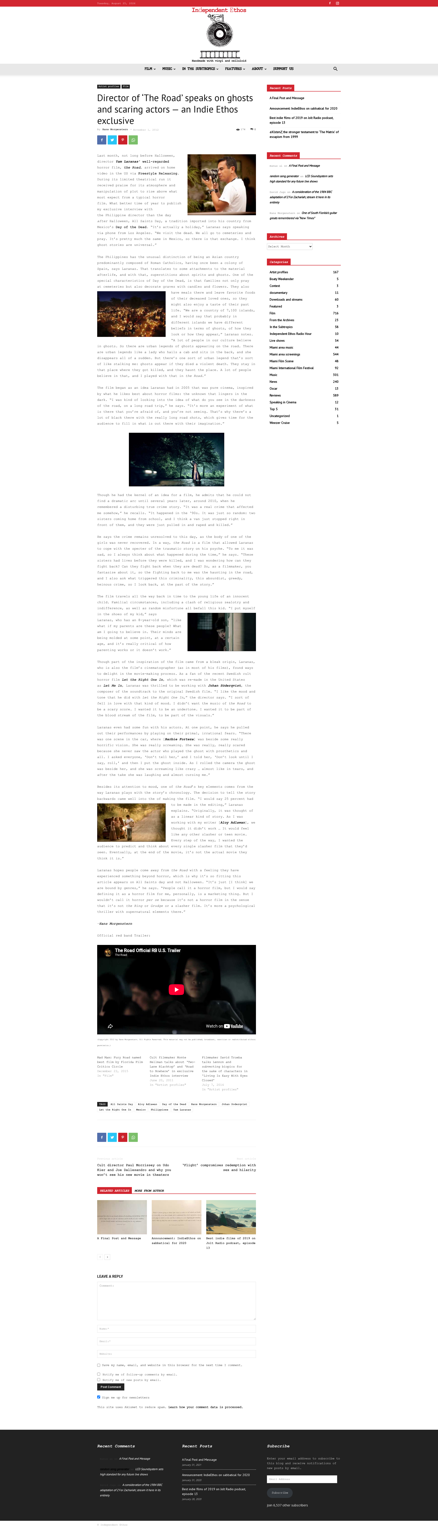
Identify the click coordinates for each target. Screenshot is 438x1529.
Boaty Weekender (282, 279)
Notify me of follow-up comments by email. (140, 1374)
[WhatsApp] (133, 139)
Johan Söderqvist (224, 686)
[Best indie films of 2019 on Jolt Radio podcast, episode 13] (231, 1217)
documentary (278, 293)
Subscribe (280, 1493)
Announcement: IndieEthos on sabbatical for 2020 (303, 108)
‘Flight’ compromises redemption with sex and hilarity (219, 1167)
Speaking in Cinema (283, 402)
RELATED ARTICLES (114, 1191)
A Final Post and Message (119, 1238)
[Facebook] (329, 3)
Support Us (283, 69)
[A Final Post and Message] (122, 1217)
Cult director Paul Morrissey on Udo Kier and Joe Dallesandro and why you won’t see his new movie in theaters (134, 1170)
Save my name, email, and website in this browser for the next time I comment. (172, 1365)
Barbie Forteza (179, 739)
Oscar (273, 388)
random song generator (284, 176)
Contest (275, 286)
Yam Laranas (182, 1109)
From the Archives (282, 320)
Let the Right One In (115, 1109)
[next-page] (107, 1257)
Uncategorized (280, 416)
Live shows (277, 340)
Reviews (275, 395)
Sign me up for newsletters (125, 1397)
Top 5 (274, 409)
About (257, 69)
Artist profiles (109, 86)
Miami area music (281, 347)
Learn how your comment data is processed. (205, 1407)
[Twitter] (112, 139)
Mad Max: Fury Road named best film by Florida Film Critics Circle (120, 1062)
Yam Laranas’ (128, 162)
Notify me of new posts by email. (132, 1380)
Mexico (141, 1109)
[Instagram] (337, 3)
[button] (335, 69)
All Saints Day (122, 1104)
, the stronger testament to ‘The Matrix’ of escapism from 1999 (304, 134)
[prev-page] (100, 1257)
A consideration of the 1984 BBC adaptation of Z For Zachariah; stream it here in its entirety (301, 197)
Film (148, 69)
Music (167, 69)
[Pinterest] (122, 139)
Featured (276, 306)
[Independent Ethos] (219, 35)
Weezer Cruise (280, 423)
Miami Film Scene (282, 361)
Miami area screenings (285, 354)
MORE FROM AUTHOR (149, 1191)
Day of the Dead (174, 1104)
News (273, 382)
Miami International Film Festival (292, 368)
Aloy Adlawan (232, 823)
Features (233, 69)
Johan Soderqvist (234, 1104)
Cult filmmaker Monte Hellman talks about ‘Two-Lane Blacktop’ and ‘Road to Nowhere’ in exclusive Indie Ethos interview (172, 1067)
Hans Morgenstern (115, 129)
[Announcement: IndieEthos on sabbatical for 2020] (176, 1217)
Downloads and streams (286, 299)
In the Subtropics (198, 69)
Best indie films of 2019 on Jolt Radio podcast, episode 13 (231, 1243)
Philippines (159, 1109)
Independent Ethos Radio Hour (291, 334)
